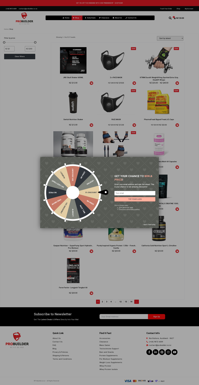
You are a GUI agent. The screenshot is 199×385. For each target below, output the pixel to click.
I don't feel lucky (149, 225)
